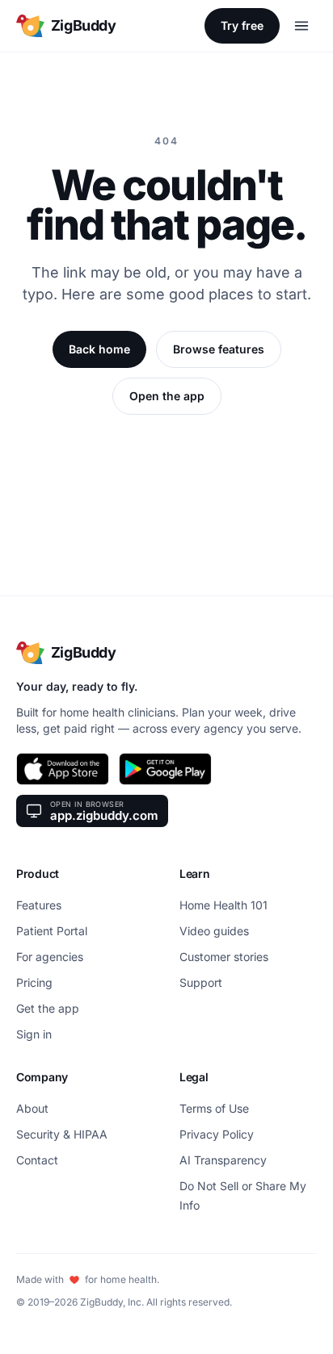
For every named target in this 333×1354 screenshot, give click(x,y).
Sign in (34, 1034)
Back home (99, 349)
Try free (242, 25)
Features (38, 905)
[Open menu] (301, 25)
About (32, 1108)
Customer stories (223, 956)
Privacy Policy (216, 1134)
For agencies (49, 956)
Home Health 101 (223, 905)
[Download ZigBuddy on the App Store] (62, 769)
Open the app (166, 396)
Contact (37, 1160)
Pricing (34, 982)
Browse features (218, 349)
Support (200, 982)
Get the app (47, 1008)
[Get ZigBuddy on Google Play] (165, 769)
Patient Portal (51, 931)
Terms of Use (214, 1108)
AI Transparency (223, 1160)
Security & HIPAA (61, 1134)
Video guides (214, 931)
